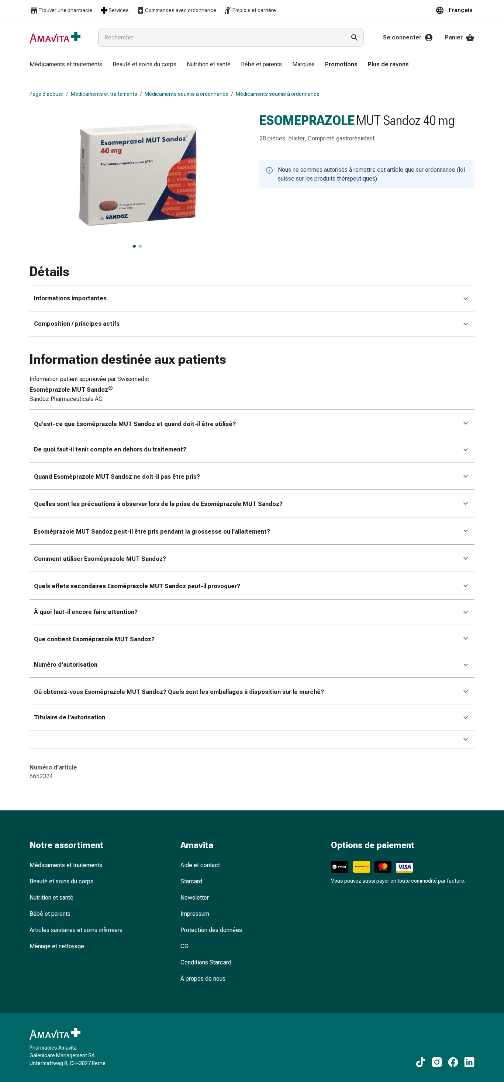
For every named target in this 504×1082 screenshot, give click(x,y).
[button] (454, 10)
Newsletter (194, 897)
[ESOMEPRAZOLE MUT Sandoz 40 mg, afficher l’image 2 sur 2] (140, 246)
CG (184, 946)
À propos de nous (202, 978)
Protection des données (211, 929)
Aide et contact (200, 865)
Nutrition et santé (51, 897)
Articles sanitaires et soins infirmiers (76, 929)
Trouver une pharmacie (65, 10)
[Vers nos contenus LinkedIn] (469, 1062)
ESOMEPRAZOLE (307, 120)
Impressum (194, 913)
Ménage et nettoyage (57, 946)
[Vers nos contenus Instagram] (437, 1062)
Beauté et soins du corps (61, 881)
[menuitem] (66, 65)
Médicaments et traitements (104, 94)
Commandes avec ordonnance (180, 10)
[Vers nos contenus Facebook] (453, 1062)
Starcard (191, 881)
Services (118, 10)
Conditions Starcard (205, 962)
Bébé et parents (50, 913)
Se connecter (402, 37)
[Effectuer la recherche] (354, 37)
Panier (454, 37)
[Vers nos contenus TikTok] (420, 1062)
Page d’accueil (46, 94)
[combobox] (221, 37)
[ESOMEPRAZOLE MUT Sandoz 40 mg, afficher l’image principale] (134, 246)
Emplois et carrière (254, 10)
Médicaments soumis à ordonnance (186, 94)
